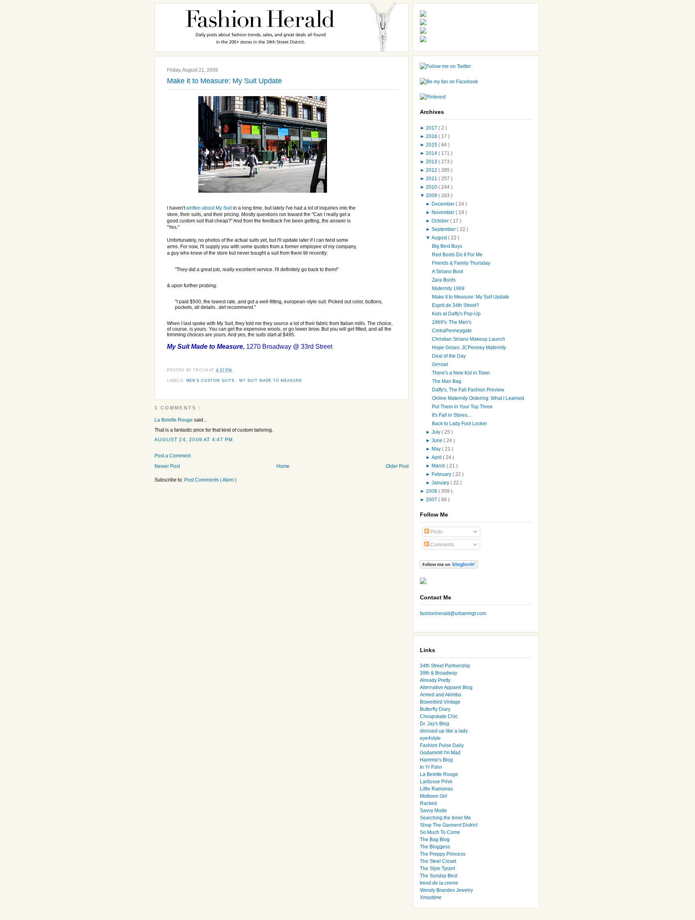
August (440, 238)
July (437, 432)
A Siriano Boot (447, 271)
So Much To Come (440, 832)
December (444, 204)
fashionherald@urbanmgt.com (453, 613)
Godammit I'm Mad (440, 752)
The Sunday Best (438, 876)
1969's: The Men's (451, 322)
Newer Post (167, 466)
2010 (432, 187)
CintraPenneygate (452, 330)
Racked (428, 803)
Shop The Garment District (448, 825)
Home (283, 466)
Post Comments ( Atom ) (210, 480)
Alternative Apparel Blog (446, 687)
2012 (432, 170)
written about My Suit (209, 208)
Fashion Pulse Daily (442, 745)
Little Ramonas (436, 789)
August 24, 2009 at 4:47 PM (193, 440)
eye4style (430, 738)
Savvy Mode (433, 810)
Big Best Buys (447, 246)
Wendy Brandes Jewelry (446, 890)
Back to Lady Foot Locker (459, 423)
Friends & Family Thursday (461, 263)
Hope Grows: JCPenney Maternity (469, 347)
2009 (432, 195)
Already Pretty (435, 680)
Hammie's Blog (436, 760)
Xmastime (431, 897)
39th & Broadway (438, 673)
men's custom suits (211, 381)
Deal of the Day (449, 356)
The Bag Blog (435, 839)
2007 (432, 499)
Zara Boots (444, 280)
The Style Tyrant (437, 868)
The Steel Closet (438, 861)
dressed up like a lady (444, 731)
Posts (435, 532)
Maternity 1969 (448, 288)
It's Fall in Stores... (451, 415)
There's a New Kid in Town (461, 373)
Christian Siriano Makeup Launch (468, 339)
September (444, 229)
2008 (432, 491)
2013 (432, 162)
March (439, 466)
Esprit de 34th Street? (455, 305)
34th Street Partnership (445, 666)
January (441, 483)
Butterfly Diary (435, 709)
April (437, 457)
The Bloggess (435, 847)
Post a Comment (172, 456)
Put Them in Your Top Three (462, 407)
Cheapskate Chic (439, 716)
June (438, 440)
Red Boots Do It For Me (457, 254)
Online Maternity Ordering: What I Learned (478, 398)
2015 (432, 145)
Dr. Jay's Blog (434, 724)
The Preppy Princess (442, 854)
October (441, 221)
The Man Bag (446, 381)
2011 (432, 178)
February (442, 474)
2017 (432, 128)
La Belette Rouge (174, 420)
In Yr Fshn (431, 767)
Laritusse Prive (436, 781)
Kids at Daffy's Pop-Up (456, 314)
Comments (441, 544)
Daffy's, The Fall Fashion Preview (468, 390)
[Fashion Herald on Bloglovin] (449, 567)
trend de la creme (439, 883)
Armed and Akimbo (440, 695)
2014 (432, 153)
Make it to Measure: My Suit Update (224, 81)
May (437, 449)
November (444, 212)
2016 (432, 136)
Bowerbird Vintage (440, 702)
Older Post (397, 466)
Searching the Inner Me (445, 818)
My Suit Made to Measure (270, 381)
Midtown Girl (433, 796)
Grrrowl (440, 364)
